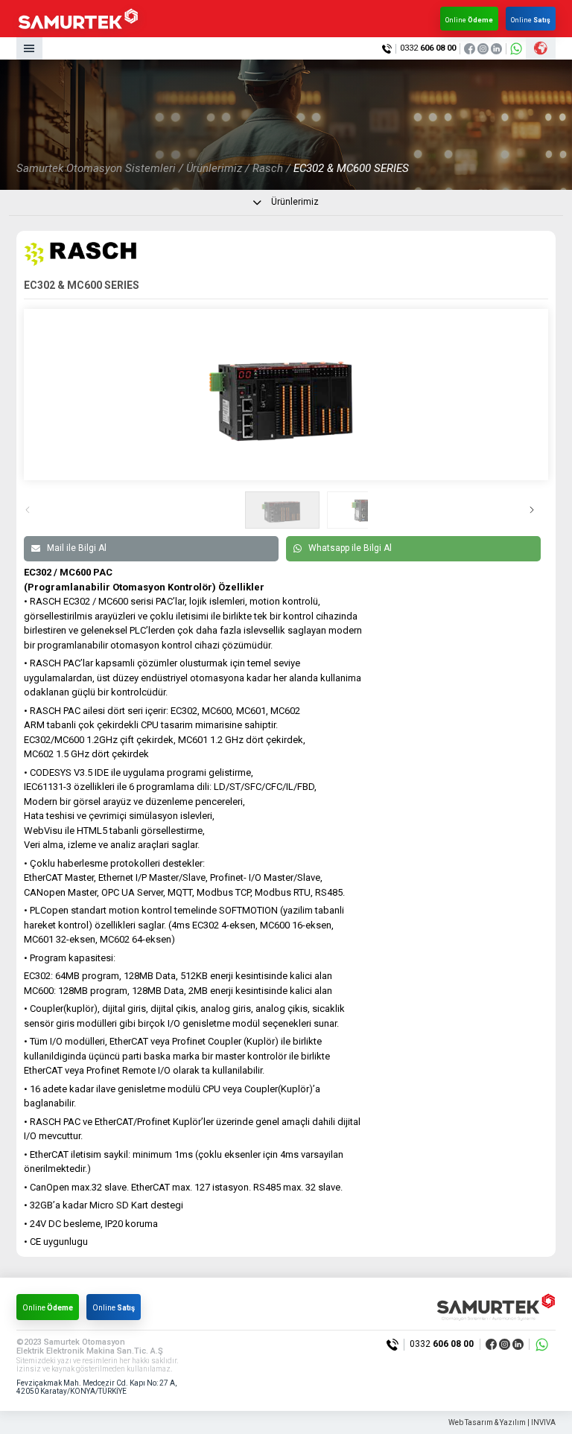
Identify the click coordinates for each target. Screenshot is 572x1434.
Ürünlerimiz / (218, 168)
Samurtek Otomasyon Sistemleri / (99, 168)
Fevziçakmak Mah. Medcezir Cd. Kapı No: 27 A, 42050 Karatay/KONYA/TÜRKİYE (96, 1387)
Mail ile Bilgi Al (77, 548)
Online (469, 20)
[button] (538, 510)
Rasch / (271, 168)
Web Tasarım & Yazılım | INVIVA (502, 1422)
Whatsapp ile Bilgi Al (350, 548)
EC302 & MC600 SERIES (351, 168)
